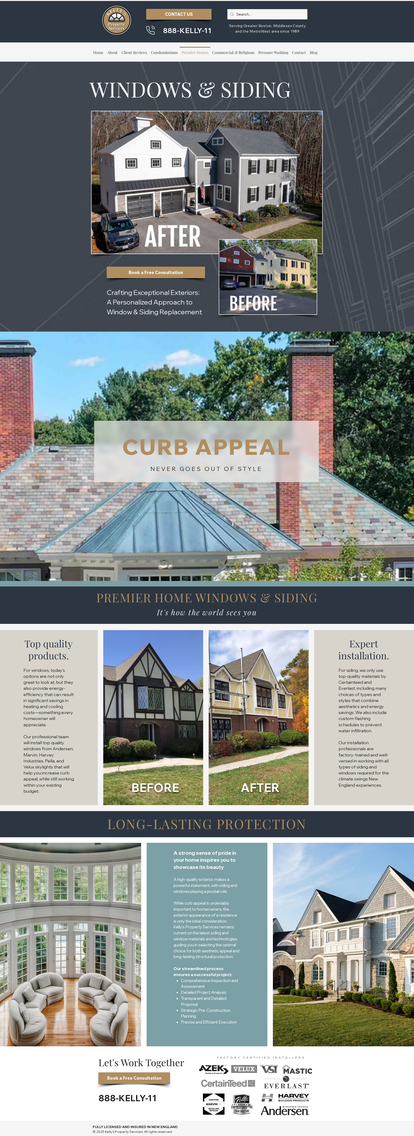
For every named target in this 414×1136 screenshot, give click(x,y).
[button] (134, 50)
